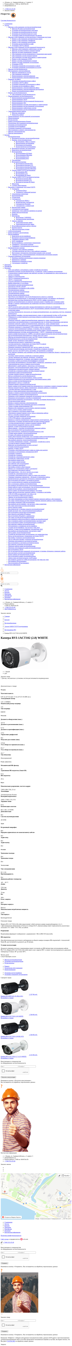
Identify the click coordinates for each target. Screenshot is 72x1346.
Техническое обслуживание (13, 968)
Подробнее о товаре (7, 998)
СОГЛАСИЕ (11, 1341)
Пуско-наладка (9, 963)
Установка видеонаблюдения (13, 961)
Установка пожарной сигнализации (15, 974)
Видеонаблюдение (10, 623)
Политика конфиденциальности (11, 1235)
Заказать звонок (6, 613)
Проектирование (9, 969)
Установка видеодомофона (13, 973)
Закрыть (3, 1344)
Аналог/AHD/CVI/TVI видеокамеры (16, 626)
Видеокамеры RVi (10, 630)
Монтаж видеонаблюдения (13, 960)
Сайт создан (5, 1239)
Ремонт (6, 966)
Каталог (7, 620)
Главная (7, 616)
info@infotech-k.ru (10, 609)
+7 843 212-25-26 (9, 9)
